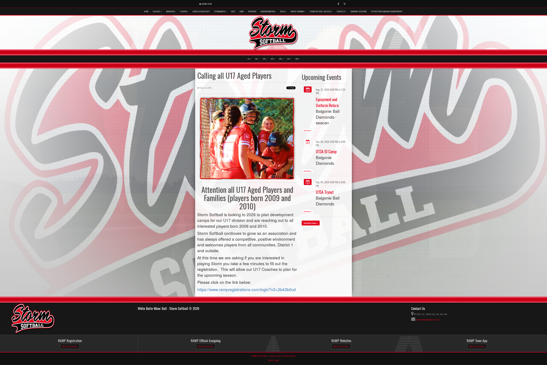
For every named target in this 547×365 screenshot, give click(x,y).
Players (183, 11)
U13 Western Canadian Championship (386, 11)
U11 (264, 59)
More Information (70, 346)
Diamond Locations (359, 11)
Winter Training (297, 11)
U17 (288, 59)
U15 (280, 59)
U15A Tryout (325, 192)
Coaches (157, 11)
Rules (282, 11)
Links (241, 11)
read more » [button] (307, 130)
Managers (170, 11)
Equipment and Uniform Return (327, 102)
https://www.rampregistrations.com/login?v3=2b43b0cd (246, 289)
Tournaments (219, 11)
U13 (272, 59)
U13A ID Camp (326, 151)
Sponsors (252, 11)
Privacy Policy (289, 355)
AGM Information (267, 11)
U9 (256, 59)
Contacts (341, 11)
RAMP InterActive (259, 355)
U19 (296, 59)
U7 (249, 59)
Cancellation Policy (201, 11)
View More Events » (311, 222)
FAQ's (233, 11)
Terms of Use (275, 355)
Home (146, 11)
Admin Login (273, 360)
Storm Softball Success (320, 11)
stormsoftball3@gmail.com (428, 319)
